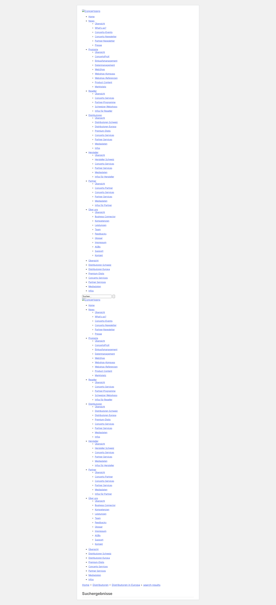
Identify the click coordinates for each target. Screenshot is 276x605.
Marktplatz (100, 86)
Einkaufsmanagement (106, 60)
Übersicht (100, 23)
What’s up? (100, 27)
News (91, 20)
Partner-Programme (105, 102)
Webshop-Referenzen (106, 78)
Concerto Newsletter (105, 36)
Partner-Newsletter (105, 40)
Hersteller (93, 152)
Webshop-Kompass (105, 73)
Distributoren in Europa (126, 584)
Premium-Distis (103, 130)
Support (99, 251)
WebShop (100, 69)
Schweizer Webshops (106, 106)
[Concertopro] (91, 11)
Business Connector (105, 216)
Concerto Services (104, 98)
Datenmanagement (105, 65)
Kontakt (99, 255)
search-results (151, 584)
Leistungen (100, 225)
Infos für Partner (103, 205)
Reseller (92, 91)
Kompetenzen (102, 220)
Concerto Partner (104, 188)
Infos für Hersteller (104, 176)
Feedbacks (100, 233)
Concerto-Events (103, 32)
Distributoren (95, 115)
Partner (92, 181)
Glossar (99, 238)
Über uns (93, 209)
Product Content (103, 82)
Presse (98, 45)
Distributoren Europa (105, 126)
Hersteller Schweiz (104, 159)
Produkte (93, 49)
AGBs (97, 246)
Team (98, 229)
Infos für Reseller (103, 110)
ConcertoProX (102, 56)
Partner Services (103, 139)
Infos (97, 148)
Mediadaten (101, 143)
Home (91, 16)
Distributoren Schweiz (106, 122)
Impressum (100, 242)
